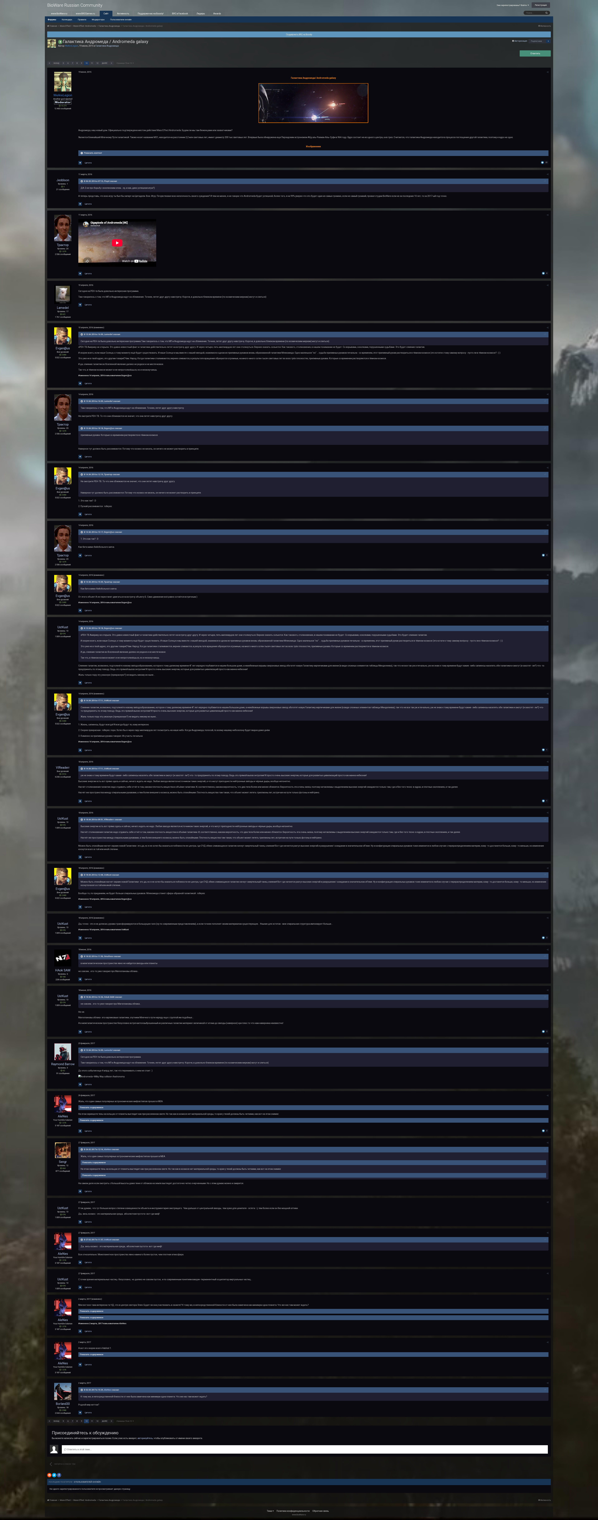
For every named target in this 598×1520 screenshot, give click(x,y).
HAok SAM (62, 970)
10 (86, 63)
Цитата (88, 163)
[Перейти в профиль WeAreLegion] (51, 43)
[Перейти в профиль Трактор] (62, 228)
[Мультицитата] (80, 163)
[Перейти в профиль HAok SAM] (62, 958)
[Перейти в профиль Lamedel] (62, 294)
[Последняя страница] (111, 63)
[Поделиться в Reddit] (49, 1475)
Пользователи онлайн (121, 19)
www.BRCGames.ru (85, 13)
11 (92, 63)
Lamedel (63, 308)
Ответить (535, 53)
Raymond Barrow (63, 1064)
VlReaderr (63, 767)
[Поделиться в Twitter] (54, 1475)
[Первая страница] (49, 63)
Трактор (63, 245)
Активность (123, 13)
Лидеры (201, 13)
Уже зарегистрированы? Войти (512, 5)
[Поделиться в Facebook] (59, 1475)
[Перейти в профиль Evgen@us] (62, 336)
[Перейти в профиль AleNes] (62, 1104)
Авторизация (520, 41)
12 (97, 63)
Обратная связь (320, 1511)
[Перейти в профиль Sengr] (63, 1150)
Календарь (67, 19)
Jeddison (62, 180)
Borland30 (63, 1404)
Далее (104, 63)
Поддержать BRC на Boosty (299, 34)
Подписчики (536, 41)
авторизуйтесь (145, 1438)
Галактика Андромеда (107, 46)
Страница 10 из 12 (124, 63)
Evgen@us (63, 348)
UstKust (62, 627)
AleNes (63, 1116)
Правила (82, 19)
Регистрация (541, 5)
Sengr (63, 1162)
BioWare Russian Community (74, 5)
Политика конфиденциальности (293, 1511)
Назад (56, 63)
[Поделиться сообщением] (547, 72)
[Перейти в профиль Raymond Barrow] (62, 1051)
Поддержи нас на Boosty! (151, 13)
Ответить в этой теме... (78, 1449)
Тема (270, 1511)
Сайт (106, 13)
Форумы (52, 19)
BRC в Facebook (180, 13)
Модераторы (98, 19)
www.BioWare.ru (59, 13)
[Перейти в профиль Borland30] (62, 1391)
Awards (217, 13)
